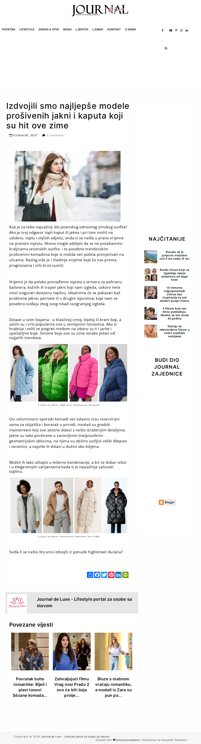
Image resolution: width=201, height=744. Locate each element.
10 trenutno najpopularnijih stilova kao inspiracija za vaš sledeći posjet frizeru (174, 294)
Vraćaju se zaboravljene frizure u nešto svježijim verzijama (175, 331)
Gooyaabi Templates (174, 739)
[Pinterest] (109, 575)
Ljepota (82, 29)
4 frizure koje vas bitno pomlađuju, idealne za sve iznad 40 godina (175, 313)
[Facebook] (95, 575)
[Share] (88, 575)
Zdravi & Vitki (48, 29)
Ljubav (97, 29)
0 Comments (55, 135)
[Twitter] (102, 575)
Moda (67, 29)
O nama (130, 29)
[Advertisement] (100, 62)
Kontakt (114, 29)
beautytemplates (129, 739)
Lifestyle (26, 29)
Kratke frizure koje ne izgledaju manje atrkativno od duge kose (174, 274)
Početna (8, 29)
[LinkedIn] (116, 575)
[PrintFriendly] (124, 575)
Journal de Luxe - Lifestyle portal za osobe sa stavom (75, 736)
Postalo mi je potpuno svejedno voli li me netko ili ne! (175, 255)
